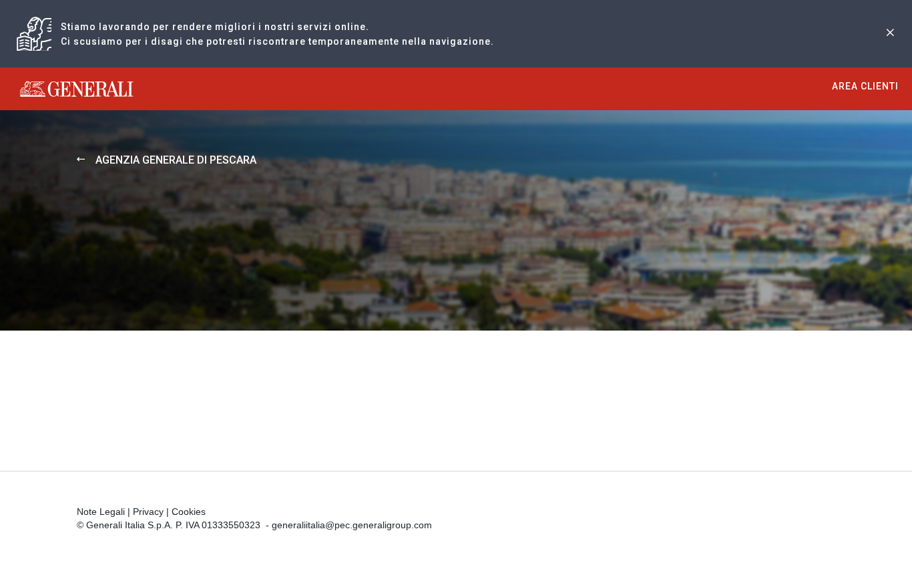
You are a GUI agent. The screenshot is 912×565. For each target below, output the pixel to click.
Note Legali (101, 511)
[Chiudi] (890, 33)
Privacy (148, 511)
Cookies (189, 511)
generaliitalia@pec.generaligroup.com (352, 525)
